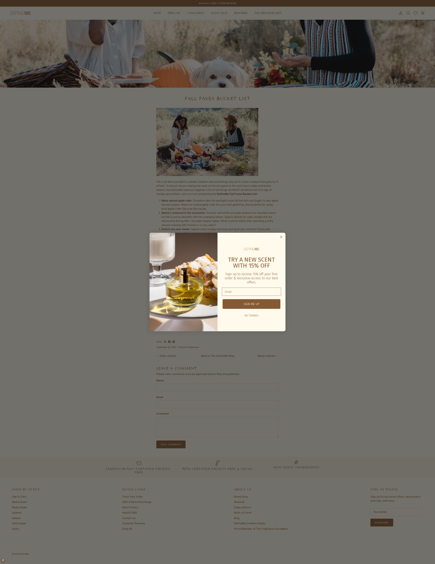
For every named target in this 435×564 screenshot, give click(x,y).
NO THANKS (251, 315)
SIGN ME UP (251, 304)
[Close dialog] (281, 237)
